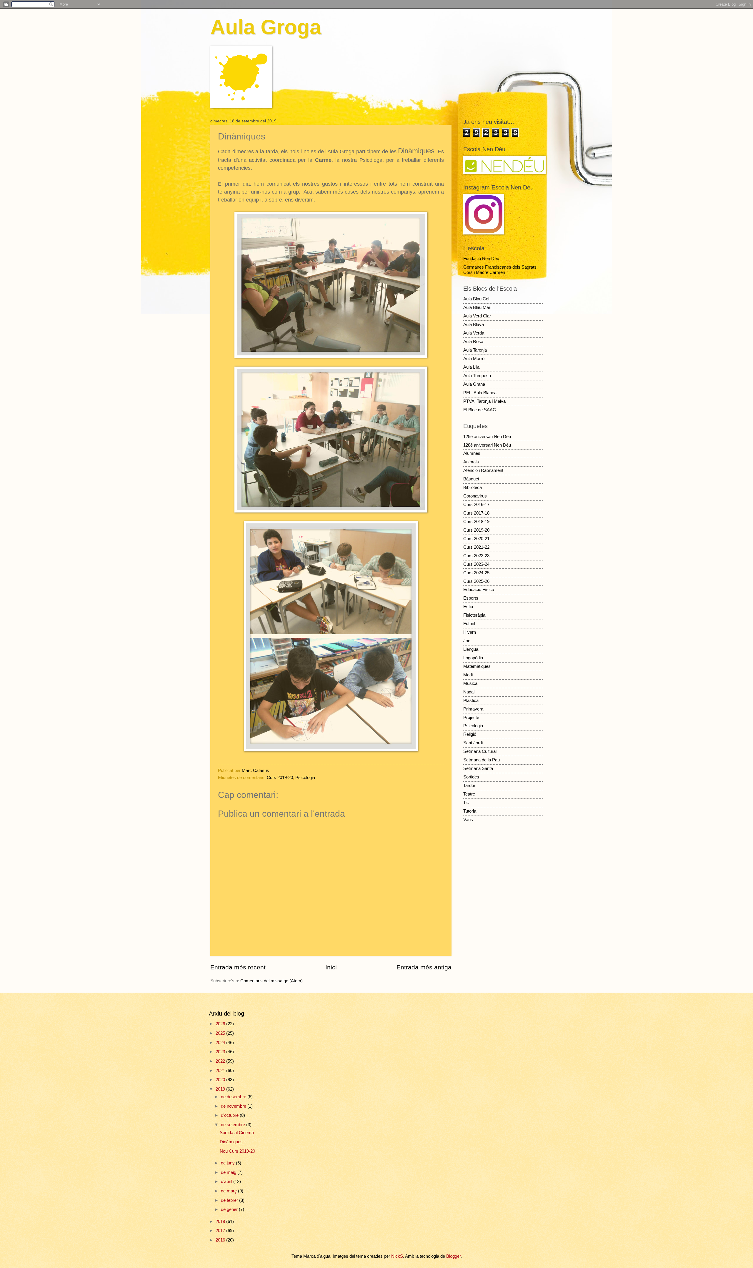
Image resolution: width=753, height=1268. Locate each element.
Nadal (468, 692)
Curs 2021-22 (476, 547)
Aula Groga (265, 27)
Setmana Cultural (480, 751)
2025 (221, 1033)
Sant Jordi (473, 743)
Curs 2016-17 (476, 504)
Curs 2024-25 (476, 572)
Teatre (469, 794)
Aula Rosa (473, 341)
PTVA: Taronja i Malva (484, 401)
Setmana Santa (478, 768)
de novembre (234, 1106)
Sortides (471, 777)
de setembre (233, 1124)
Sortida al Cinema (237, 1132)
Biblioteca (472, 487)
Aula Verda (473, 333)
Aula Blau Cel (476, 299)
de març (229, 1191)
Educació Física (478, 589)
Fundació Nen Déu (481, 258)
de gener (230, 1209)
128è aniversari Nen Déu (487, 445)
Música (470, 683)
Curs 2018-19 (476, 521)
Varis (468, 819)
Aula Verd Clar (477, 316)
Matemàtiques (477, 666)
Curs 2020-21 (476, 538)
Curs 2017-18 (476, 513)
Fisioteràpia (474, 615)
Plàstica (471, 700)
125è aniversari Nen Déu (487, 436)
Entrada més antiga (424, 967)
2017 (221, 1230)
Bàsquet (471, 479)
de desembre (234, 1096)
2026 (221, 1023)
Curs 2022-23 (476, 555)
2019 (221, 1089)
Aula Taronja (475, 350)
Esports (470, 598)
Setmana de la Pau (481, 760)
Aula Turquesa (477, 375)
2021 (221, 1070)
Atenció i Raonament (483, 470)
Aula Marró (473, 358)
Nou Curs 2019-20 (237, 1151)
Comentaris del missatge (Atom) (271, 981)
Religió (469, 734)
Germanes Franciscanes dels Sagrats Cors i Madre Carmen (500, 270)
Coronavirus (475, 496)
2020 (221, 1079)
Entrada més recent (238, 967)
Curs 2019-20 (280, 777)
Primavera (473, 709)
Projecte (471, 717)
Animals (471, 462)
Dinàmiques (231, 1141)
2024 (221, 1042)
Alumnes (471, 453)
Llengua (470, 649)
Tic (466, 802)
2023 (221, 1051)
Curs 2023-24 (476, 564)
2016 (221, 1240)
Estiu (468, 606)
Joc (466, 640)
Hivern (469, 632)
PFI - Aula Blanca (480, 392)
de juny (228, 1163)
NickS (397, 1256)
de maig (229, 1172)
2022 (221, 1061)
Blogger (453, 1256)
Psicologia (305, 777)
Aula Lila (471, 367)
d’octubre (230, 1115)
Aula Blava (473, 324)
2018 (221, 1221)
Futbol (469, 623)
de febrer (230, 1200)
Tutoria (469, 811)
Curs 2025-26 (476, 581)
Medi (468, 675)
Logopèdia (473, 657)
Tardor (469, 785)
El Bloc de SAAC (479, 409)
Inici (331, 967)
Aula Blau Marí (477, 307)
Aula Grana (474, 384)
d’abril (227, 1181)
